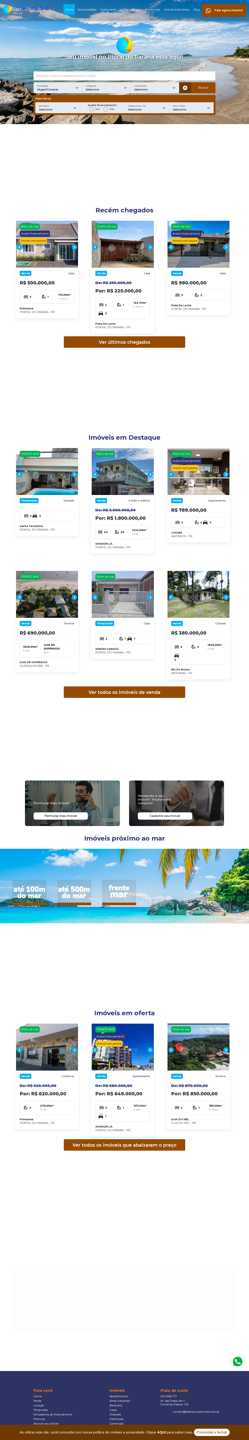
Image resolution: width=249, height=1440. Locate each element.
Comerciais (117, 1423)
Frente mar (152, 9)
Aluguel (136, 9)
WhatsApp (237, 1361)
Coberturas (116, 1419)
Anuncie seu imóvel (45, 1423)
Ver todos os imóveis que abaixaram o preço (124, 1145)
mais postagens (42, 1314)
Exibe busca (185, 87)
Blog (197, 9)
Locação (38, 1405)
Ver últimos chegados (124, 342)
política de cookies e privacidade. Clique (129, 1432)
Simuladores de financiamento (52, 1414)
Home (69, 9)
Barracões (116, 1405)
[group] (47, 247)
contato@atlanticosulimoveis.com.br (196, 1411)
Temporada (40, 1410)
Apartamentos (119, 1396)
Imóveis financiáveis (177, 9)
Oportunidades (86, 9)
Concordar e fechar (212, 1432)
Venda (124, 9)
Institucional (108, 9)
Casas (113, 1410)
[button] (58, 87)
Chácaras (115, 1414)
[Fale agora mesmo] (224, 6)
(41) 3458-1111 (168, 1396)
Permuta (39, 1419)
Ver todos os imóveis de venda (124, 692)
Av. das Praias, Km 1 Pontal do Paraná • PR (174, 1402)
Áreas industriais (120, 1401)
